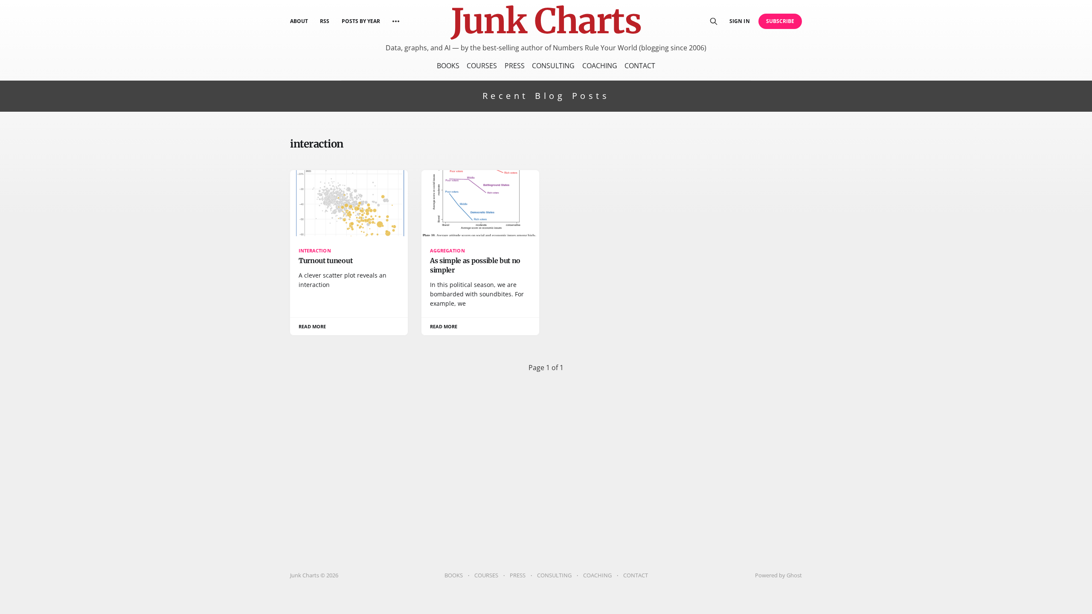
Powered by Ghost (778, 575)
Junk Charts (546, 21)
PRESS (515, 65)
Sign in (739, 21)
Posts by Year (361, 21)
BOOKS (448, 65)
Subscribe (780, 21)
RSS (324, 21)
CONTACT (639, 65)
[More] (395, 21)
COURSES (482, 65)
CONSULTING (553, 65)
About (299, 21)
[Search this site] (713, 21)
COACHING (599, 65)
